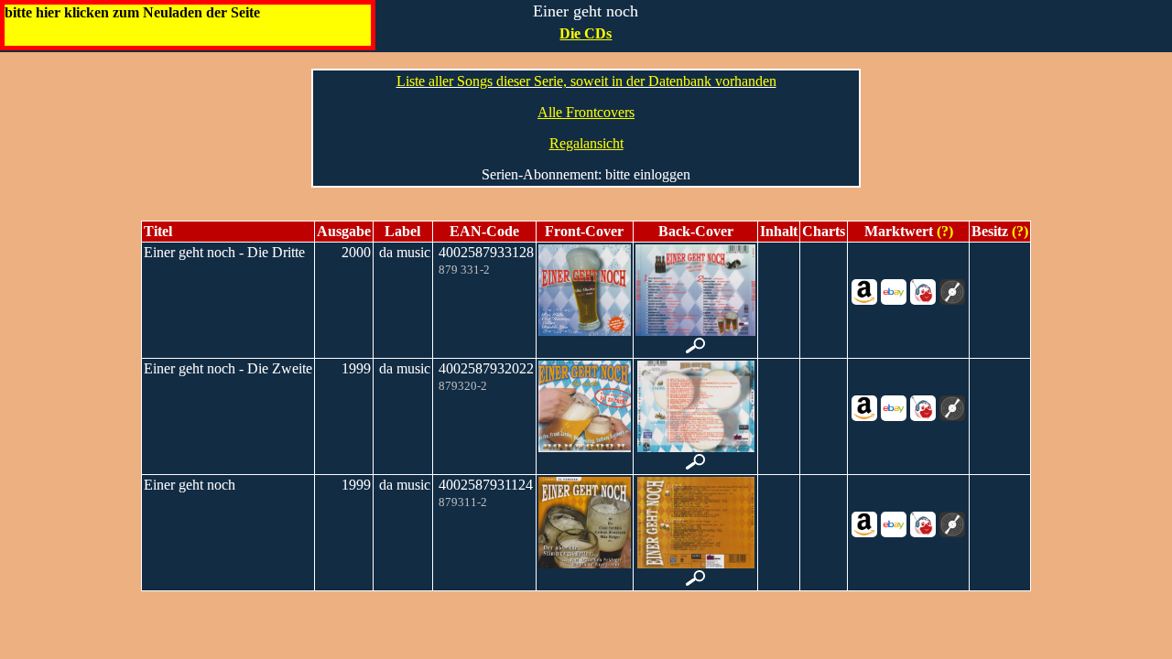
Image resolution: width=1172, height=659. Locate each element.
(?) (943, 231)
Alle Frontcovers (586, 112)
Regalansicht (586, 143)
